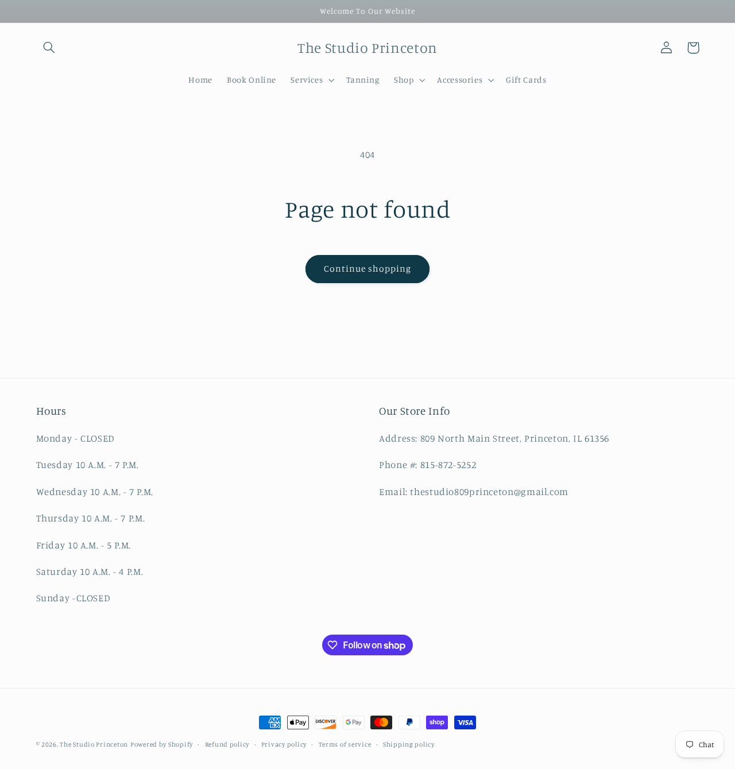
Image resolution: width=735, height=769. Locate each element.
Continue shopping (368, 268)
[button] (49, 47)
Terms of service (345, 744)
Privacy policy (284, 744)
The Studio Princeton (94, 744)
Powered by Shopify (161, 744)
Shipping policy (409, 744)
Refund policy (227, 744)
